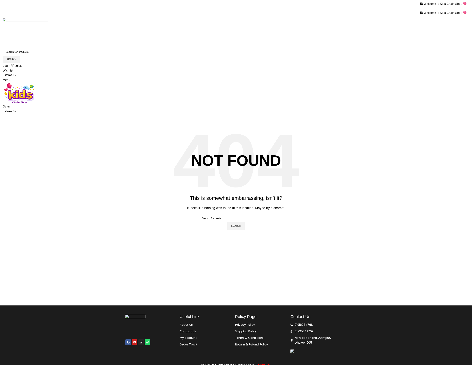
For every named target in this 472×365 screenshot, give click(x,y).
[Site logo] (25, 32)
